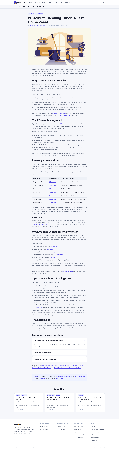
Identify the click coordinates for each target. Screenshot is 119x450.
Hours (50, 2)
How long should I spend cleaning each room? (48, 340)
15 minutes (52, 189)
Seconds (37, 2)
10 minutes (52, 182)
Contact (93, 447)
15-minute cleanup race (39, 224)
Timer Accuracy (95, 432)
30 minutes (52, 199)
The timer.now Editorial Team (37, 25)
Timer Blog (94, 426)
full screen (42, 378)
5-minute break (80, 376)
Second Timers (44, 426)
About (83, 447)
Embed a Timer (95, 434)
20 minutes (52, 196)
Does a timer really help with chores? (45, 359)
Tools (56, 2)
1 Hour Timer (60, 434)
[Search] (99, 2)
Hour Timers (43, 432)
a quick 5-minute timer (65, 115)
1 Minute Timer (61, 426)
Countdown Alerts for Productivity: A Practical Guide (59, 398)
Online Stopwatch (79, 437)
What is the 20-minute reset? (43, 352)
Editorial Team (95, 440)
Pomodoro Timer (78, 426)
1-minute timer (38, 307)
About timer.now (95, 437)
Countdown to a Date (79, 434)
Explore (67, 2)
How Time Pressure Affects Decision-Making (55, 366)
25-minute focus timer (65, 376)
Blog (61, 2)
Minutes (44, 2)
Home (30, 2)
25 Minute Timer (61, 432)
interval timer (60, 378)
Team (88, 447)
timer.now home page (59, 113)
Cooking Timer (78, 432)
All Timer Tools (44, 434)
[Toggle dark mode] (103, 2)
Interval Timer (77, 429)
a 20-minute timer (64, 124)
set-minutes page (67, 271)
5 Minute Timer (61, 429)
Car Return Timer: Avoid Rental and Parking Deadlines (89, 398)
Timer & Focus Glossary (97, 429)
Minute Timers (44, 429)
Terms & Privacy (101, 447)
